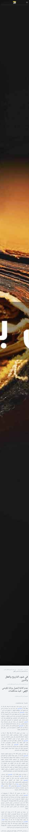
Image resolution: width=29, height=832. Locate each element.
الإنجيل (26, 722)
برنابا (17, 784)
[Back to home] (14, 2)
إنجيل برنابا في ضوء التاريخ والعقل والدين (15, 684)
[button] (27, 2)
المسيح (20, 708)
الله (20, 776)
